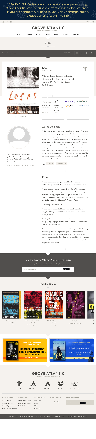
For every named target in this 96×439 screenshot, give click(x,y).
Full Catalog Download (8, 406)
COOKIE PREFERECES (59, 416)
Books (9, 53)
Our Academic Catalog (24, 401)
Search (89, 22)
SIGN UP (66, 269)
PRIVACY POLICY (39, 416)
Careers (36, 403)
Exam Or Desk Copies (24, 403)
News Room (37, 401)
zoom (11, 117)
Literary (50, 164)
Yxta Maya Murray (49, 71)
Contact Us (37, 408)
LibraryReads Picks (7, 403)
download (22, 117)
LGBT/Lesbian (61, 164)
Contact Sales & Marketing (9, 408)
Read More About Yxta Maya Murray (20, 165)
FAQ (35, 406)
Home (4, 53)
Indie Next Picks (6, 401)
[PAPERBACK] (47, 96)
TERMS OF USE (48, 416)
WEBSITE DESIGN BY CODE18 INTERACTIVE (77, 416)
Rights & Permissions (24, 406)
